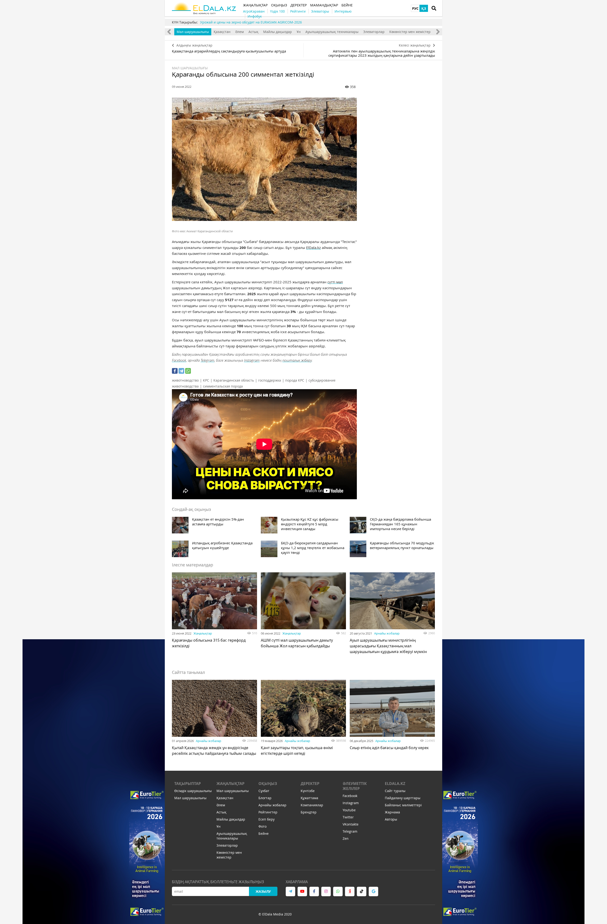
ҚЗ (423, 8)
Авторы (391, 819)
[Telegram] (181, 371)
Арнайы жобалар (387, 633)
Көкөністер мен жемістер (410, 31)
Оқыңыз (267, 783)
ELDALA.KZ (395, 783)
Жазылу (263, 891)
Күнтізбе (308, 791)
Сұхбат (263, 791)
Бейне (263, 833)
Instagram (252, 360)
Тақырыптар (187, 783)
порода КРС (294, 380)
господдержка (269, 380)
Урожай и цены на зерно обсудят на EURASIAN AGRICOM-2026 (251, 22)
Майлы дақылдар (277, 31)
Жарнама (392, 812)
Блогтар (264, 798)
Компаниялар (312, 805)
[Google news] (373, 891)
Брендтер (309, 812)
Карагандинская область (233, 380)
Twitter (348, 817)
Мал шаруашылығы (193, 31)
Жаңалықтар (202, 633)
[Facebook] (175, 371)
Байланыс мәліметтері (403, 805)
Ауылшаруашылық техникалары (332, 31)
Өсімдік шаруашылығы (193, 791)
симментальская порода (223, 386)
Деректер (310, 783)
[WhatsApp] (188, 371)
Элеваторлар (374, 31)
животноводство (185, 380)
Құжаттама (309, 798)
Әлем (239, 31)
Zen (346, 838)
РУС (415, 8)
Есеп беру (266, 819)
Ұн (299, 31)
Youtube (349, 810)
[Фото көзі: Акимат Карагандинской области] (264, 159)
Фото (262, 826)
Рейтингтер (267, 812)
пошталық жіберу (297, 360)
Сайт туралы (395, 791)
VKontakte (351, 824)
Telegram (207, 360)
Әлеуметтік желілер (355, 786)
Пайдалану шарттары (402, 798)
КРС (206, 380)
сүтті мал (335, 282)
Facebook (179, 360)
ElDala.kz (313, 247)
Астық (253, 31)
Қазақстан (222, 31)
